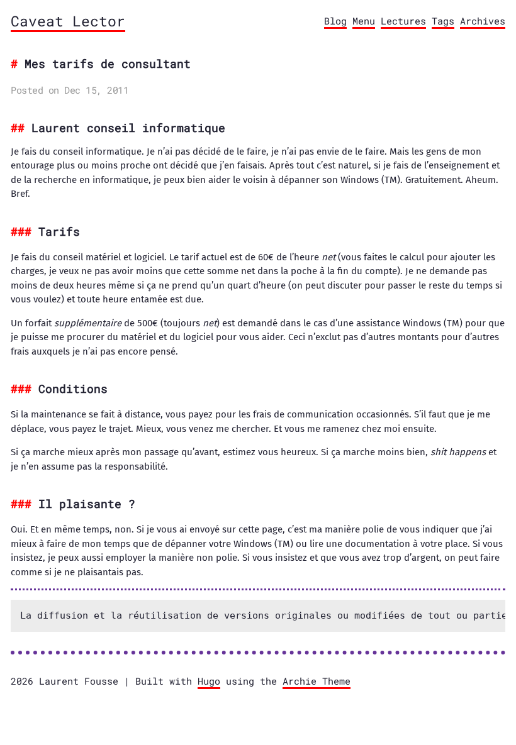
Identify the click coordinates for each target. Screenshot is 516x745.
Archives (482, 20)
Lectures (403, 20)
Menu (363, 20)
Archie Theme (317, 681)
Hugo (209, 681)
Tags (443, 20)
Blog (335, 20)
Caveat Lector (68, 20)
